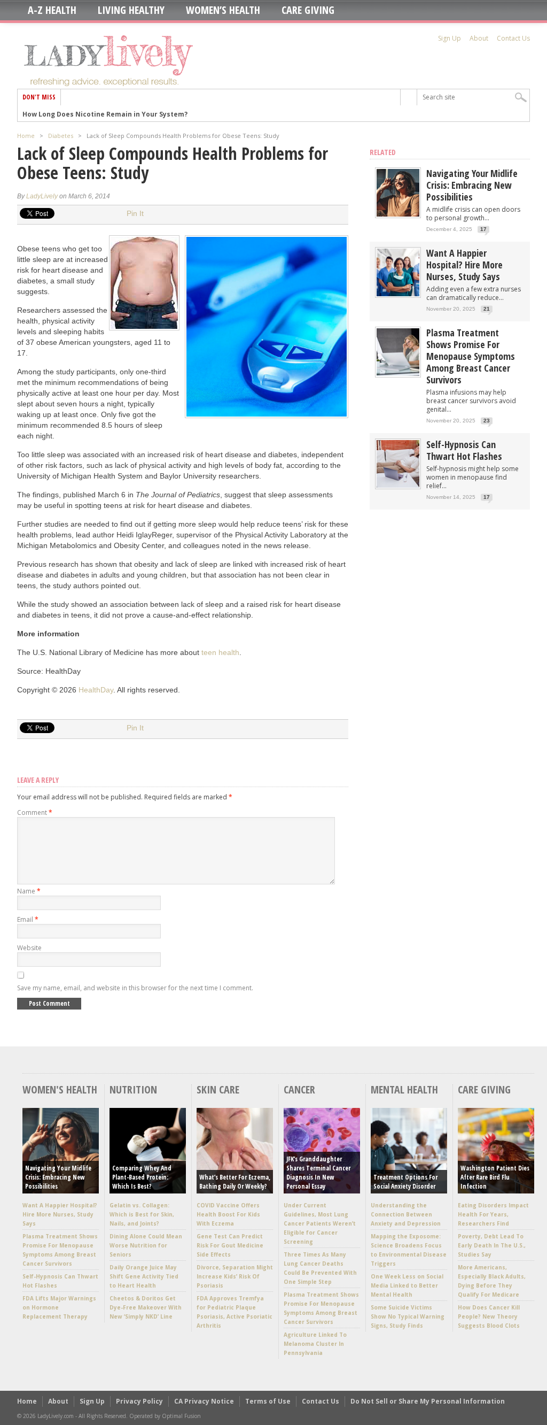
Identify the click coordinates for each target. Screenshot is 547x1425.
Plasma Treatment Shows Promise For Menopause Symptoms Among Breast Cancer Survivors (470, 356)
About (479, 38)
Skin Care (218, 1089)
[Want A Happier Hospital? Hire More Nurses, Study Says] (398, 293)
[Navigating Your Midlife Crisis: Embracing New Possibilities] (398, 214)
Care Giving (308, 10)
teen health (220, 652)
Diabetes (60, 136)
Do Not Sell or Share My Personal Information (427, 1401)
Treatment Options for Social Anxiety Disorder (405, 1182)
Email (27, 919)
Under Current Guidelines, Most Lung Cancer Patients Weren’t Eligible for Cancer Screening (320, 1223)
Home (26, 136)
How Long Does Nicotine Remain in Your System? (104, 113)
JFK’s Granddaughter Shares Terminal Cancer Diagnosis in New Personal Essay (318, 1172)
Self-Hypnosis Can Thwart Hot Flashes (464, 450)
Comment (34, 812)
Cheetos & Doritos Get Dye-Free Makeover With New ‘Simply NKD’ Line (146, 1307)
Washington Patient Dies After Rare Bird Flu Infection (494, 1177)
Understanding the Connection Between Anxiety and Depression (406, 1214)
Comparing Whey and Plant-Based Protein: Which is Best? (141, 1177)
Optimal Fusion (181, 1416)
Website (29, 947)
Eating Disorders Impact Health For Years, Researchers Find (493, 1214)
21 (486, 309)
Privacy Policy (139, 1401)
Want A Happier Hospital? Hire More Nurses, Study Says (464, 264)
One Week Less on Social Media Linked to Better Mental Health (407, 1285)
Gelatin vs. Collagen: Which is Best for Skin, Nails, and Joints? (142, 1214)
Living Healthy (131, 10)
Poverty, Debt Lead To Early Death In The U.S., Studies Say (492, 1245)
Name (29, 891)
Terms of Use (268, 1401)
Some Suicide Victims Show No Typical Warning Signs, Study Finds (407, 1316)
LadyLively (42, 196)
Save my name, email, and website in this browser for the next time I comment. (135, 987)
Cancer (299, 1089)
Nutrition (133, 1089)
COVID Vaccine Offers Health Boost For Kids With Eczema (228, 1214)
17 (483, 229)
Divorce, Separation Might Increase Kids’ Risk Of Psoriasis (235, 1276)
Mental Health (404, 1089)
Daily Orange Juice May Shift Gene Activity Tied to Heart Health (144, 1276)
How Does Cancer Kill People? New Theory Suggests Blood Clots (489, 1316)
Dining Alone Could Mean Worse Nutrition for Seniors (146, 1245)
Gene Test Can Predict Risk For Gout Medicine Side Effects (230, 1245)
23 (486, 420)
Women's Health (59, 1089)
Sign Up (449, 38)
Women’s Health (223, 10)
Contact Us (513, 38)
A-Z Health (52, 10)
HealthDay (96, 689)
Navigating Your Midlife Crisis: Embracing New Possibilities (472, 185)
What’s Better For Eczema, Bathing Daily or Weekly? (234, 1182)
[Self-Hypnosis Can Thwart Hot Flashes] (398, 485)
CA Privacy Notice (204, 1401)
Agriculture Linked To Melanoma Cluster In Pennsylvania (315, 1344)
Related (383, 152)
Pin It (135, 213)
